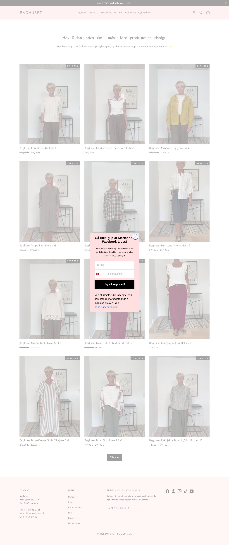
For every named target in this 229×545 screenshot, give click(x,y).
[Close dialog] (135, 237)
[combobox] (100, 274)
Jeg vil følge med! (114, 284)
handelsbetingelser (106, 307)
